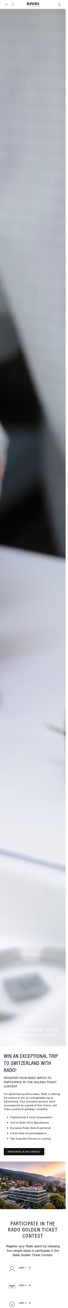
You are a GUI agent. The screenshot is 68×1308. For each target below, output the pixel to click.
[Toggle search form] (12, 4)
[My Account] (59, 4)
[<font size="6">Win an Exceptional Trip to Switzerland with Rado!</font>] (33, 1185)
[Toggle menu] (6, 4)
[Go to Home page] (33, 4)
